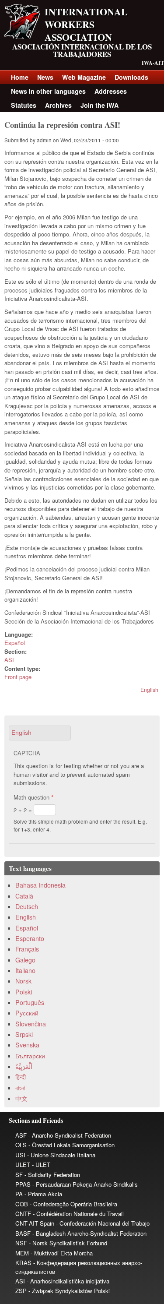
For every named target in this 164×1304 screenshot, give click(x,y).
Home (19, 77)
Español (14, 642)
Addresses (110, 91)
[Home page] (22, 36)
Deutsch (26, 906)
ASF (21, 1135)
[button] (40, 733)
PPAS (23, 1184)
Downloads (131, 77)
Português (29, 1002)
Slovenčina (30, 1023)
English (149, 689)
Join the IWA (99, 105)
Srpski (24, 1034)
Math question (33, 797)
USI (20, 1155)
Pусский (26, 1012)
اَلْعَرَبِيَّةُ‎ (23, 1066)
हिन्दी (20, 1076)
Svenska (27, 1044)
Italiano (25, 970)
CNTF (23, 1213)
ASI (9, 660)
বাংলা (20, 1087)
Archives (58, 105)
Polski (23, 991)
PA (19, 1194)
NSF (21, 1243)
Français (27, 949)
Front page (17, 677)
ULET (22, 1164)
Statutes (23, 105)
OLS (21, 1145)
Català (24, 896)
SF (19, 1174)
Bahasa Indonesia (40, 885)
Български (30, 1055)
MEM (22, 1253)
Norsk (23, 980)
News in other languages (48, 91)
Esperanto (29, 938)
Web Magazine (84, 77)
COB (21, 1204)
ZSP (21, 1290)
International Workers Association (86, 24)
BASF (23, 1233)
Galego (25, 959)
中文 (21, 1098)
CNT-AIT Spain (34, 1223)
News (45, 77)
